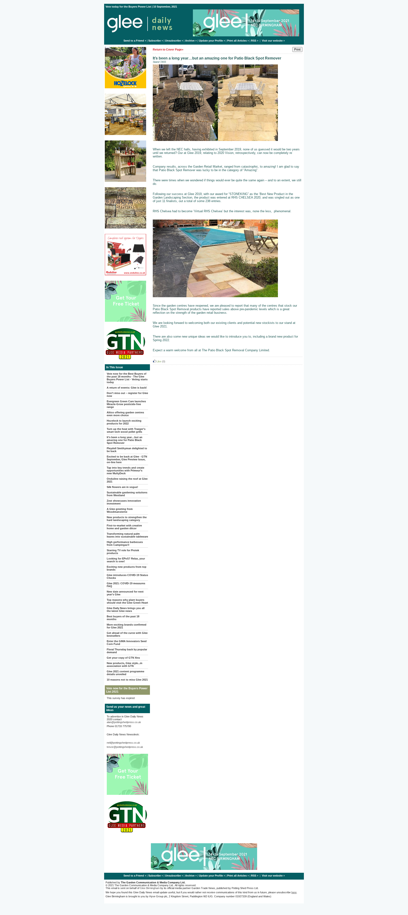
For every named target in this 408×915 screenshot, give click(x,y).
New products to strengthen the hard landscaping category (127, 518)
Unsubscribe (173, 40)
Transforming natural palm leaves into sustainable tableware (127, 535)
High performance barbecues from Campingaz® (125, 543)
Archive (190, 40)
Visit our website (272, 40)
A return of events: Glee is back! (127, 387)
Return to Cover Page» (168, 49)
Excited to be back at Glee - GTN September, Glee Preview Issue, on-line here (127, 459)
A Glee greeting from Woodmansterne (120, 510)
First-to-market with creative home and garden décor (124, 527)
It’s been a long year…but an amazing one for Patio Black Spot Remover (124, 440)
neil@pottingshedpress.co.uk (123, 742)
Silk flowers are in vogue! (122, 487)
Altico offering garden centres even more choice (125, 414)
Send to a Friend (133, 40)
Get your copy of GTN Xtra (123, 657)
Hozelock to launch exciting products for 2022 (124, 422)
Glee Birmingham (150, 888)
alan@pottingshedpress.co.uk (124, 722)
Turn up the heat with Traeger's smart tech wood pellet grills (126, 430)
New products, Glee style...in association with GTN (124, 664)
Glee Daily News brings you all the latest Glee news (125, 609)
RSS (253, 40)
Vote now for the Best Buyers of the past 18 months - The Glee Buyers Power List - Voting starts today (127, 378)
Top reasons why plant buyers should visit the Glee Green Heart (127, 601)
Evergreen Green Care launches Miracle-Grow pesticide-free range (126, 404)
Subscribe (154, 40)
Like (159, 361)
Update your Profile (211, 40)
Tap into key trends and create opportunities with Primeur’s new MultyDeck (125, 470)
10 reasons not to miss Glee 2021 (127, 679)
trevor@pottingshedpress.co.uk (125, 747)
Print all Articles (237, 40)
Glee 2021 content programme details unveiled (125, 673)
